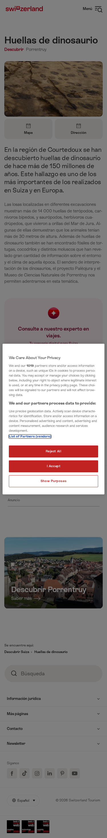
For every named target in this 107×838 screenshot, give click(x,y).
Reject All (54, 451)
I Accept (53, 466)
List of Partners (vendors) (30, 437)
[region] (53, 419)
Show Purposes (53, 481)
